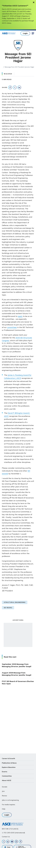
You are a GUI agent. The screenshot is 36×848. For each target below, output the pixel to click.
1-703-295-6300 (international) (13, 833)
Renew (4, 796)
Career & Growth (8, 758)
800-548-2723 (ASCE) (10, 829)
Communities (7, 776)
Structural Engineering (14, 602)
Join (3, 791)
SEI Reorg (8, 608)
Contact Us (6, 837)
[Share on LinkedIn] (19, 87)
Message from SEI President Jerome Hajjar (19, 67)
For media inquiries (8, 804)
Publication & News (9, 763)
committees (12, 327)
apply (20, 316)
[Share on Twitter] (15, 87)
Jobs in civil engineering (10, 800)
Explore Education (8, 767)
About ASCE (6, 780)
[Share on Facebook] (10, 87)
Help (3, 809)
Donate (4, 787)
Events (4, 772)
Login (25, 33)
